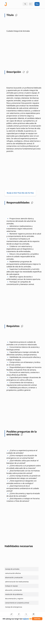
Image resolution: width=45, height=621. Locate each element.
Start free (37, 619)
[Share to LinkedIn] (33, 614)
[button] (15, 14)
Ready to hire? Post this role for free (20, 193)
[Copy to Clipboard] (11, 614)
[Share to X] (26, 614)
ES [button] (30, 4)
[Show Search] (25, 4)
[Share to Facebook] (18, 614)
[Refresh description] (23, 71)
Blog (37, 4)
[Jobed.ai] (6, 4)
